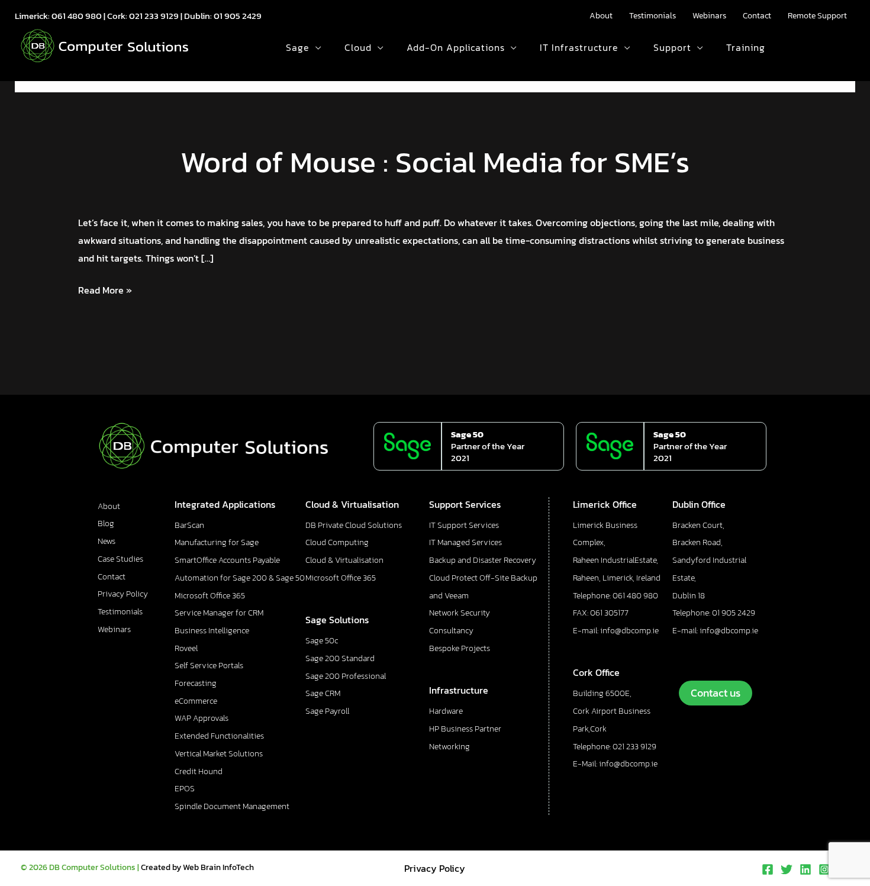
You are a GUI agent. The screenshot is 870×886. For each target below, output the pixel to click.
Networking (449, 746)
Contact (757, 15)
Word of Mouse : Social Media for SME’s (435, 162)
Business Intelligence (212, 630)
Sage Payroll (327, 711)
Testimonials (652, 15)
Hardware (446, 711)
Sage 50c (321, 640)
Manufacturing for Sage (217, 542)
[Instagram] (824, 869)
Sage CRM (322, 693)
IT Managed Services (465, 542)
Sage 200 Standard (340, 658)
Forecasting (196, 683)
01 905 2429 (238, 15)
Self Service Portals (209, 665)
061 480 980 (76, 15)
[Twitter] (786, 869)
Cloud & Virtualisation (344, 560)
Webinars (709, 15)
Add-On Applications (456, 47)
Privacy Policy (123, 594)
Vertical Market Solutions (219, 754)
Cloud (358, 47)
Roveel (186, 648)
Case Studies (120, 559)
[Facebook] (768, 869)
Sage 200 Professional (345, 676)
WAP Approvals (201, 718)
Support (672, 47)
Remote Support (817, 15)
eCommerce (196, 701)
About (601, 15)
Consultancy (451, 630)
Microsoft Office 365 (210, 595)
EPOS (185, 788)
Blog (106, 523)
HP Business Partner (465, 729)
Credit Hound (199, 771)
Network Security (459, 613)
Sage (298, 47)
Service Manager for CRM (219, 613)
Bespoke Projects (459, 648)
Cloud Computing (337, 542)
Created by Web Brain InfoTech (197, 867)
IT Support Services (464, 525)
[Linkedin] (805, 869)
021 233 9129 (154, 15)
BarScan (189, 525)
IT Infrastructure (579, 47)
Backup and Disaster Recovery (482, 560)
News (106, 541)
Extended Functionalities (219, 736)
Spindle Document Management (232, 806)
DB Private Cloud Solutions (353, 525)
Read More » (105, 289)
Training (745, 47)
